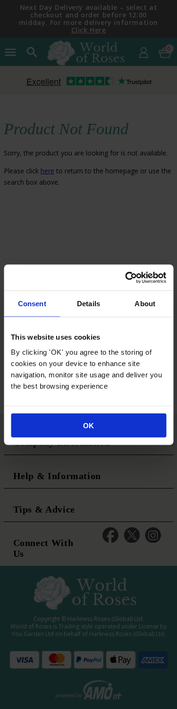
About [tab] (145, 304)
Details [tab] (88, 304)
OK (88, 425)
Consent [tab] (32, 304)
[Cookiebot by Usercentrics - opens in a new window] (126, 277)
